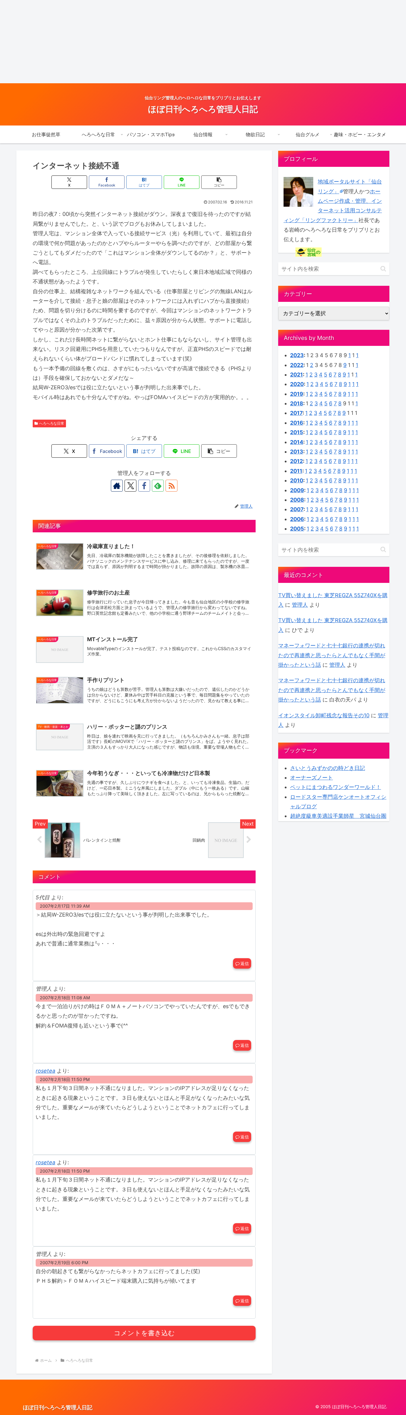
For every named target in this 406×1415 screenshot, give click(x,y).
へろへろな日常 (51, 423)
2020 (297, 384)
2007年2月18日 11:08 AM (65, 997)
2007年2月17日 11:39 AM (65, 906)
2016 (296, 423)
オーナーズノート (311, 777)
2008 (297, 500)
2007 (296, 509)
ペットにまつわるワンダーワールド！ (335, 787)
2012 (296, 461)
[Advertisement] (178, 41)
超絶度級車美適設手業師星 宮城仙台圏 (338, 816)
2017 (296, 413)
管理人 (300, 605)
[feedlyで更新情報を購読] (158, 486)
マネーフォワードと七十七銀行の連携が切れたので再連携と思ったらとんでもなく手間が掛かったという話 (331, 655)
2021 (296, 374)
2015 (296, 432)
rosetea (45, 1071)
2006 (297, 519)
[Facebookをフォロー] (144, 486)
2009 (297, 490)
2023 (297, 355)
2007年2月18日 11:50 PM (65, 1079)
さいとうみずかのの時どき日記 (327, 768)
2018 (296, 403)
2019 (296, 394)
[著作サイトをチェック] (117, 486)
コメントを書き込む (144, 1333)
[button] (219, 182)
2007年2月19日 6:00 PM (64, 1262)
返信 (244, 963)
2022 (296, 365)
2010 (296, 480)
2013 (296, 451)
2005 (297, 528)
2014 (296, 442)
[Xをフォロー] (130, 486)
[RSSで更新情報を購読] (171, 486)
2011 (296, 471)
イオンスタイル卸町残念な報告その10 (323, 715)
